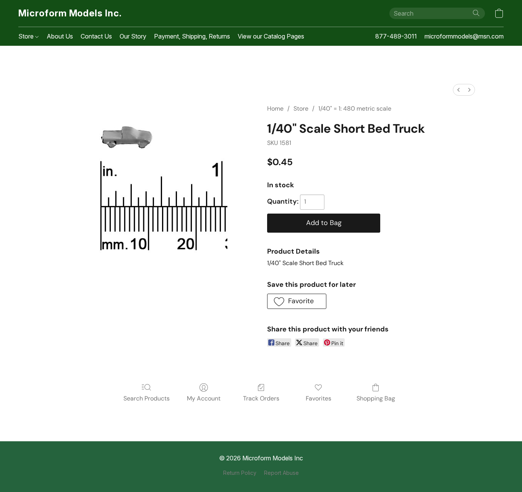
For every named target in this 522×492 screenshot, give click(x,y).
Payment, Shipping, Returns (192, 36)
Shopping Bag (376, 398)
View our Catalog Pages (271, 36)
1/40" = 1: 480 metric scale (354, 109)
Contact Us (96, 36)
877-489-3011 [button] (396, 36)
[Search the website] (476, 13)
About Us (60, 36)
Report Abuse (281, 472)
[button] (70, 13)
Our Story (133, 36)
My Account (203, 398)
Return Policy (239, 472)
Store (26, 36)
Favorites (318, 398)
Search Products (146, 398)
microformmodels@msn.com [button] (464, 36)
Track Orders (261, 398)
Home (275, 109)
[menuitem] (458, 89)
